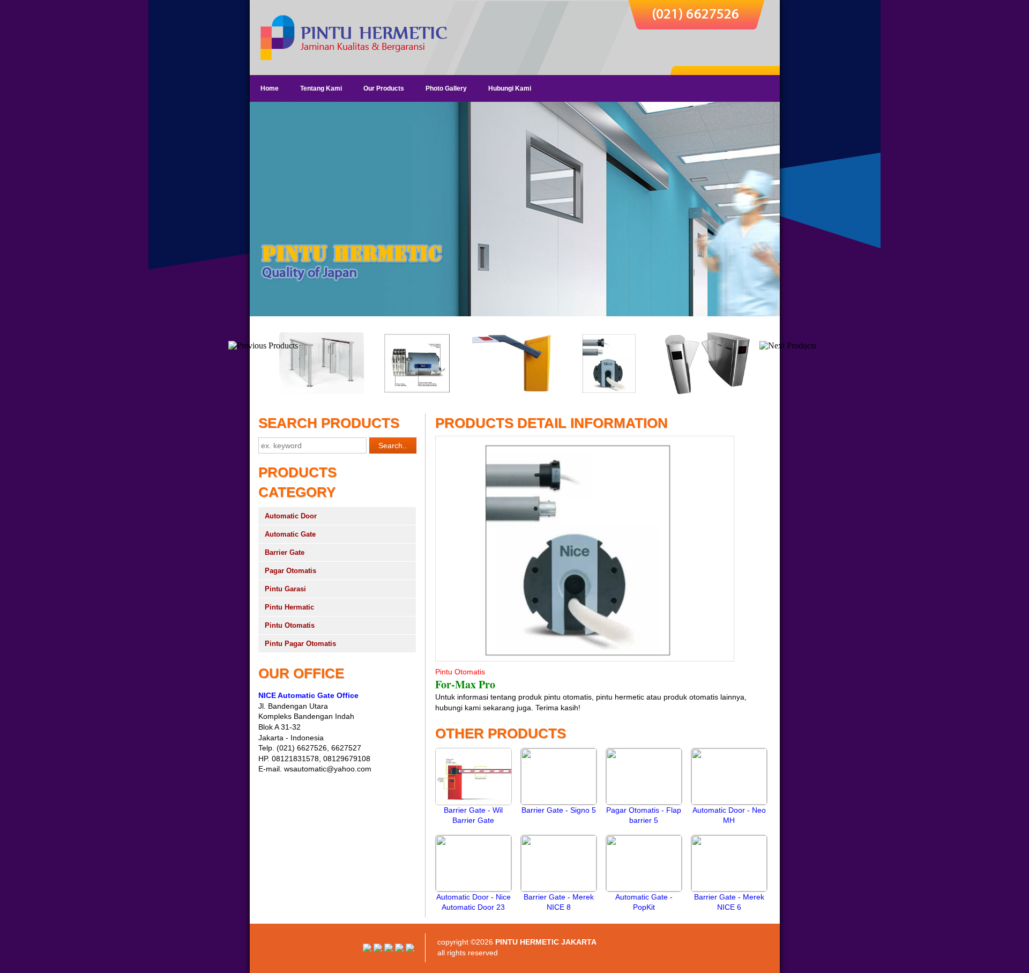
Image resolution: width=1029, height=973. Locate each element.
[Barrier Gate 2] (418, 392)
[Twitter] (399, 949)
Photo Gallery (446, 88)
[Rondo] (321, 392)
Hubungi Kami (509, 88)
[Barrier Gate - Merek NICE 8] (558, 889)
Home (269, 88)
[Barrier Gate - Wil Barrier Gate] (473, 802)
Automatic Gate (290, 534)
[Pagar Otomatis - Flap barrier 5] (644, 802)
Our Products (383, 88)
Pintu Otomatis (290, 625)
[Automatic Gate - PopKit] (644, 889)
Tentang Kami (321, 88)
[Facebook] (410, 949)
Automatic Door (291, 516)
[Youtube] (378, 949)
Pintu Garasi (285, 589)
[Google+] (388, 949)
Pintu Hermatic (289, 607)
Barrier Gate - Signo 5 (558, 810)
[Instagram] (367, 949)
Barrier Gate (284, 552)
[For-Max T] (514, 392)
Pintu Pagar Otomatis (300, 644)
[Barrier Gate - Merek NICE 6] (729, 889)
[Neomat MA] (707, 392)
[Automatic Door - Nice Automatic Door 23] (473, 889)
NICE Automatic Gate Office (308, 695)
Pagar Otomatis (290, 571)
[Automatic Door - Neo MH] (729, 802)
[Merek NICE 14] (611, 392)
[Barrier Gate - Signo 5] (558, 802)
